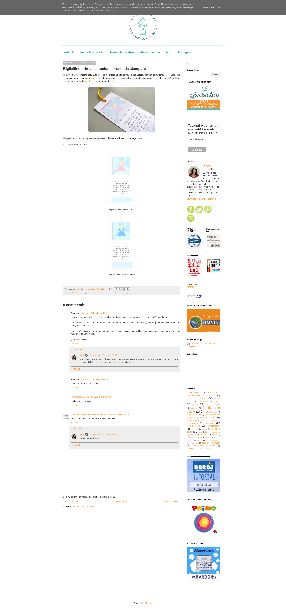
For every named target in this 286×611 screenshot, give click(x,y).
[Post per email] (110, 289)
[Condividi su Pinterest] (128, 289)
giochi (192, 418)
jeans (205, 429)
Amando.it (191, 287)
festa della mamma (194, 415)
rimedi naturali (211, 440)
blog (92, 78)
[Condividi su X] (122, 289)
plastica (190, 440)
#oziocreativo (193, 392)
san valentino (192, 443)
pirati (215, 437)
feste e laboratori (122, 52)
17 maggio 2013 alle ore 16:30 (103, 355)
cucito (217, 401)
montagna (193, 435)
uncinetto (191, 448)
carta (215, 398)
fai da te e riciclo (92, 52)
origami (198, 437)
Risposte (78, 349)
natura (214, 435)
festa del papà (211, 412)
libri (169, 52)
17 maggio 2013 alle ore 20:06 (97, 397)
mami (81, 355)
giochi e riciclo (207, 417)
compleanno (203, 401)
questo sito (90, 81)
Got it (221, 7)
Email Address (195, 139)
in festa (195, 429)
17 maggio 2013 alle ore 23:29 (118, 414)
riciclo (199, 440)
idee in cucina (150, 52)
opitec (189, 437)
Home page (121, 502)
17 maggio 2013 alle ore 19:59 (94, 379)
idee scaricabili (110, 293)
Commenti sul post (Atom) (83, 506)
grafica (204, 420)
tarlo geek (185, 52)
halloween (210, 423)
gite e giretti (192, 420)
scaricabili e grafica (124, 293)
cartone (190, 401)
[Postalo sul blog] (118, 289)
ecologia (194, 408)
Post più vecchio (171, 502)
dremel (195, 404)
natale (204, 434)
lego (200, 432)
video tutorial (205, 448)
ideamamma (77, 397)
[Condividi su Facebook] (125, 289)
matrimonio (216, 432)
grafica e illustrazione (94, 293)
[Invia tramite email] (115, 289)
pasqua (207, 437)
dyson (207, 404)
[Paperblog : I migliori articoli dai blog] (195, 298)
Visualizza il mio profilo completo (201, 199)
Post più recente (71, 502)
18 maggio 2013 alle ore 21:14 (103, 434)
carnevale (203, 398)
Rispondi (75, 343)
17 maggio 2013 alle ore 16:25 (94, 313)
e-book (69, 52)
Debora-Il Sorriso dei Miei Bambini (87, 414)
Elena (113, 81)
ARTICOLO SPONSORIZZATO (203, 394)
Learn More (208, 7)
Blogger (148, 603)
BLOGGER (191, 398)
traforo (213, 446)
